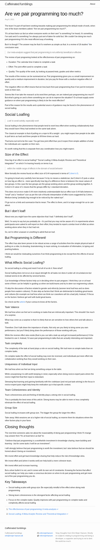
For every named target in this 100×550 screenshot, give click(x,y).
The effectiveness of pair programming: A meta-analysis (32, 509)
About (92, 4)
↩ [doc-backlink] (57, 509)
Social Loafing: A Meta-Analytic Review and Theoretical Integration (37, 514)
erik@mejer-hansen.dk (14, 536)
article (22, 302)
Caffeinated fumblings (18, 4)
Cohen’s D (73, 173)
